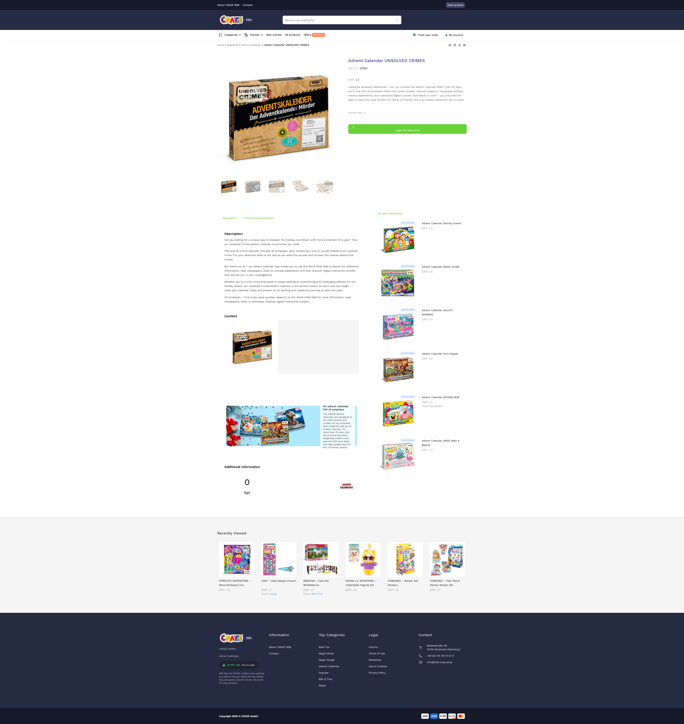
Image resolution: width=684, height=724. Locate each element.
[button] (449, 45)
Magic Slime (326, 653)
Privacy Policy (377, 672)
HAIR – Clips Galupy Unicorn (278, 580)
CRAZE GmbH (227, 648)
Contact (274, 653)
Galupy (273, 594)
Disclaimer (375, 659)
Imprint (373, 647)
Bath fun (324, 647)
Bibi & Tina (317, 594)
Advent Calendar (251, 44)
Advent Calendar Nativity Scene (441, 223)
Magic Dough (327, 659)
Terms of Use (377, 653)
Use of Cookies (378, 666)
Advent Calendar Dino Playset (440, 353)
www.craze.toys (228, 656)
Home (220, 44)
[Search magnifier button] (397, 20)
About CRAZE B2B (280, 647)
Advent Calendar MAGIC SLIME (441, 266)
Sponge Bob (436, 406)
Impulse (323, 672)
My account (456, 35)
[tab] (229, 218)
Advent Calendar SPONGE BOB (440, 397)
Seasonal (232, 44)
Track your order (428, 35)
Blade (322, 685)
